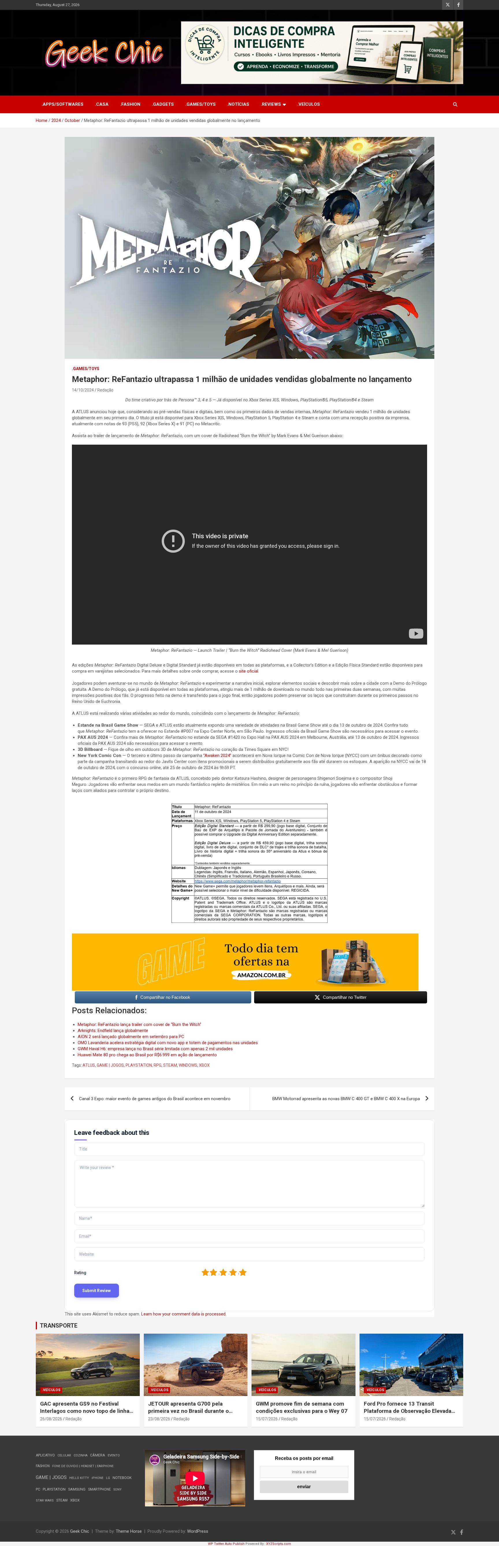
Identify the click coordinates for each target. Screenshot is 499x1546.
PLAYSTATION (139, 1065)
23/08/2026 (159, 1419)
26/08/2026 (51, 1419)
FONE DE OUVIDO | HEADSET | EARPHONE (82, 1466)
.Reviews (271, 104)
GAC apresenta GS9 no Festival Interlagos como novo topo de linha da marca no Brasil (84, 1410)
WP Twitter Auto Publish (226, 1544)
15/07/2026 (267, 1419)
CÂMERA (97, 1455)
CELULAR (64, 1455)
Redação (105, 390)
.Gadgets (163, 104)
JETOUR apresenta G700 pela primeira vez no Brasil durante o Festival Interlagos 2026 (188, 1410)
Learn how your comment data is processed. (183, 1314)
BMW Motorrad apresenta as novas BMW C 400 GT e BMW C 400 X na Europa (346, 1098)
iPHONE (97, 1478)
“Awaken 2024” (217, 755)
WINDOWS (188, 1065)
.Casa (102, 104)
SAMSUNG (76, 1489)
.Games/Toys (200, 104)
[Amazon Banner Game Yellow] (245, 936)
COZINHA (80, 1455)
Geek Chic (79, 1531)
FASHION (43, 1466)
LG (108, 1478)
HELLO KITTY (79, 1478)
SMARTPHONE (99, 1489)
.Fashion (130, 104)
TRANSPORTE (58, 1325)
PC (38, 1489)
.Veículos (308, 104)
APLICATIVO (45, 1455)
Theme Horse (129, 1531)
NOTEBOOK (122, 1478)
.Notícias (238, 104)
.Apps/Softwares (62, 104)
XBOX (204, 1065)
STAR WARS (45, 1500)
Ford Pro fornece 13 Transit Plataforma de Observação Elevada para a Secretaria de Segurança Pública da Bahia (407, 1414)
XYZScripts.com (278, 1544)
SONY (117, 1489)
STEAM (170, 1065)
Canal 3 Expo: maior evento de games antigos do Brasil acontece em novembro (154, 1098)
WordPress (197, 1531)
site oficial (248, 671)
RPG (157, 1065)
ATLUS (89, 1065)
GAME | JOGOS (110, 1065)
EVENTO (114, 1455)
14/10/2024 (83, 390)
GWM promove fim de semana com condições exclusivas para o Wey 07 (301, 1407)
